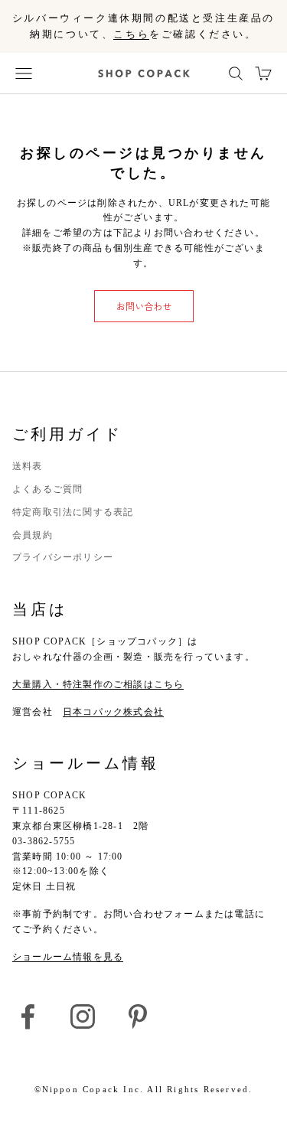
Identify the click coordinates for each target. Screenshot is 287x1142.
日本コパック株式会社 (113, 711)
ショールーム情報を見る (67, 956)
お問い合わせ (143, 305)
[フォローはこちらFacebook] (27, 1016)
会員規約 (32, 535)
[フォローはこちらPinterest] (137, 1016)
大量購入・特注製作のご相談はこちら (98, 684)
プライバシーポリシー (62, 557)
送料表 (27, 466)
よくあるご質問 (47, 489)
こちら (131, 34)
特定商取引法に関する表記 (72, 512)
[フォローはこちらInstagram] (82, 1016)
